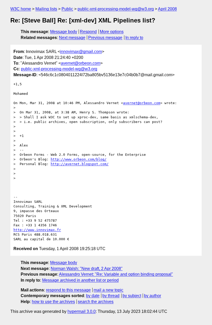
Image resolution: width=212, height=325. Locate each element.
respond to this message (68, 290)
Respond (88, 31)
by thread (110, 295)
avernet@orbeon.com (80, 63)
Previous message (105, 37)
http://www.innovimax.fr (37, 230)
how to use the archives (53, 301)
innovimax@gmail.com (81, 51)
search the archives (95, 301)
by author (152, 295)
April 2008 (167, 9)
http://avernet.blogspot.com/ (80, 164)
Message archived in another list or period (80, 280)
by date (93, 295)
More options (112, 31)
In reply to (134, 37)
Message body (63, 31)
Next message (72, 37)
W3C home (20, 9)
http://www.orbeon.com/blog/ (79, 159)
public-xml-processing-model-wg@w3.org (116, 9)
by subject (132, 295)
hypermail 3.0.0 (81, 311)
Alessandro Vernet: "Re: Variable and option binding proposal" (116, 274)
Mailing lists (46, 9)
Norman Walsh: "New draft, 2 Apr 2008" (87, 268)
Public (67, 9)
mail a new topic (108, 290)
